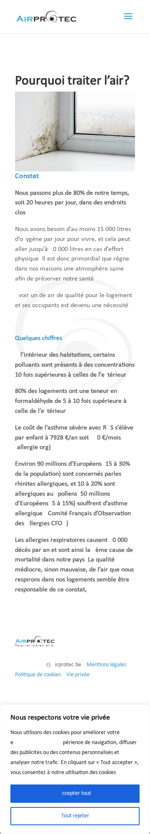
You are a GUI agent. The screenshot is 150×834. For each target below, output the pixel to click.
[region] (75, 769)
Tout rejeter (75, 816)
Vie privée (78, 675)
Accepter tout (75, 793)
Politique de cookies (38, 675)
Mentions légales (106, 665)
